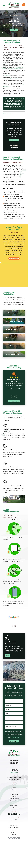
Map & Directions (14, 772)
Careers (14, 789)
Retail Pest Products (14, 798)
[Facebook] (9, 814)
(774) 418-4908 (10, 98)
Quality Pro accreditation (14, 68)
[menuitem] (14, 830)
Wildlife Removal (14, 794)
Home (14, 785)
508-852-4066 (14, 763)
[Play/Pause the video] (2, 33)
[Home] (13, 5)
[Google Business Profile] (19, 814)
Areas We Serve (14, 800)
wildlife (16, 78)
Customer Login (14, 805)
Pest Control (14, 792)
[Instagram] (12, 814)
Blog (14, 807)
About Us (14, 787)
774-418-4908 (14, 147)
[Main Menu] (4, 5)
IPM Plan (14, 803)
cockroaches (6, 78)
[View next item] (15, 396)
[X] (15, 814)
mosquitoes (7, 75)
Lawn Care (13, 796)
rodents (11, 78)
